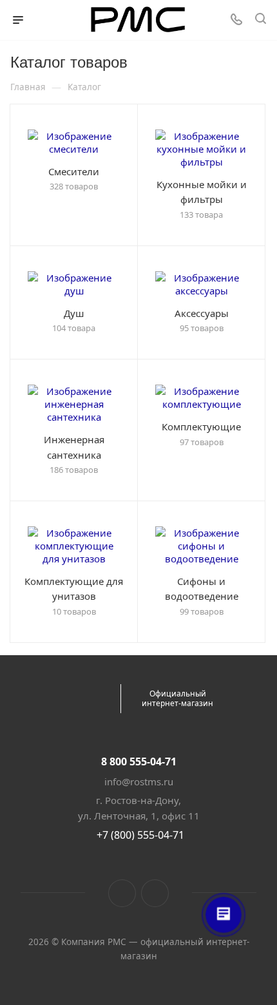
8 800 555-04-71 (139, 761)
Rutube (155, 893)
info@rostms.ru (138, 781)
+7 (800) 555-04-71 (140, 835)
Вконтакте (122, 893)
